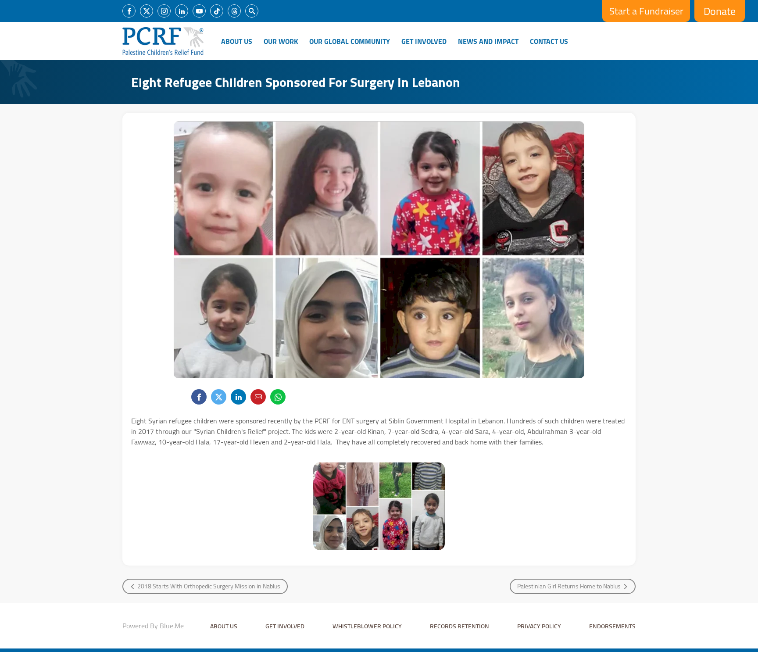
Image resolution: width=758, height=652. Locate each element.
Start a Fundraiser (646, 11)
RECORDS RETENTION (459, 626)
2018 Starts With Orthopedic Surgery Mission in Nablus (208, 586)
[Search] (251, 11)
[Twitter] (146, 11)
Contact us (549, 41)
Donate (720, 11)
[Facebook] (129, 11)
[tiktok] (216, 11)
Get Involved (424, 41)
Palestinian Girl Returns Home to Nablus (569, 586)
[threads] (234, 11)
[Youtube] (199, 11)
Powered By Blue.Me (153, 625)
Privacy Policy (539, 626)
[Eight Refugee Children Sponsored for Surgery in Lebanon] (379, 506)
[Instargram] (164, 11)
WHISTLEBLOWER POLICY (367, 626)
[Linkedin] (181, 11)
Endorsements (612, 626)
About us (223, 626)
